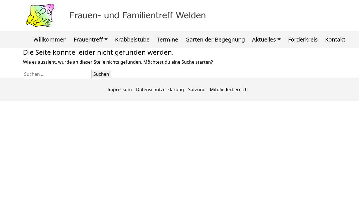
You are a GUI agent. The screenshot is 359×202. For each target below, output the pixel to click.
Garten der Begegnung (215, 39)
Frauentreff (88, 39)
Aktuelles (264, 39)
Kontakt (335, 39)
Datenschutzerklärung (160, 89)
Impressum (119, 89)
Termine (167, 39)
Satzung (197, 89)
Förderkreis (303, 39)
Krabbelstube (132, 39)
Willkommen (49, 39)
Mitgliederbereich (229, 89)
